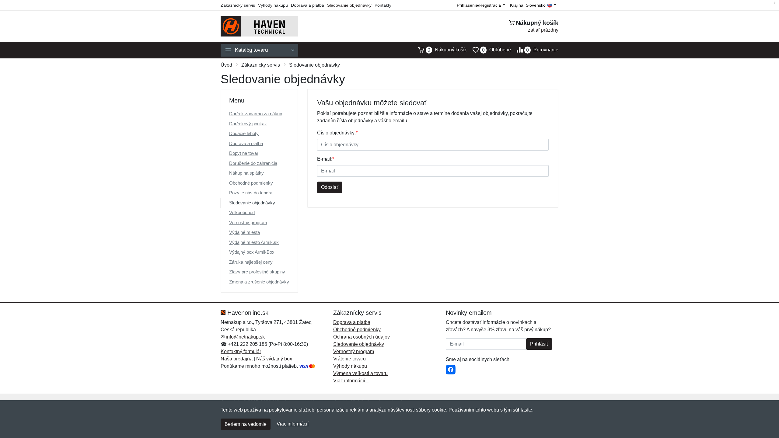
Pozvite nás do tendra (250, 192)
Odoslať (329, 187)
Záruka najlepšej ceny (251, 262)
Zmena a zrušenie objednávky (259, 281)
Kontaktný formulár (241, 351)
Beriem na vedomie (246, 424)
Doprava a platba (307, 5)
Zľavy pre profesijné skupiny (257, 271)
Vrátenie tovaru (349, 358)
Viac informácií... (351, 380)
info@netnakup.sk (245, 336)
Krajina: (528, 5)
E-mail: (325, 159)
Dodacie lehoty (244, 133)
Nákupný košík (447, 50)
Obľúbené (496, 50)
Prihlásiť (539, 343)
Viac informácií (293, 423)
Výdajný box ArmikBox (251, 252)
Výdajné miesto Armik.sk (254, 242)
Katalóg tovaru (251, 50)
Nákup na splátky (246, 173)
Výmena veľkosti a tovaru (360, 373)
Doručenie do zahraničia (253, 163)
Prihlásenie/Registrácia (479, 5)
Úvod (226, 65)
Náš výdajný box (274, 358)
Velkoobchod (242, 212)
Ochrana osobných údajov (361, 336)
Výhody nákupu (273, 5)
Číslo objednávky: (337, 132)
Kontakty (383, 5)
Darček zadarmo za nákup (255, 113)
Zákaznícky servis (238, 5)
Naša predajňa (237, 358)
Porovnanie (542, 50)
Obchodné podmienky (251, 183)
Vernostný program (248, 222)
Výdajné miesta (244, 232)
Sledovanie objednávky (349, 5)
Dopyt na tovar (243, 153)
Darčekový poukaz (248, 123)
